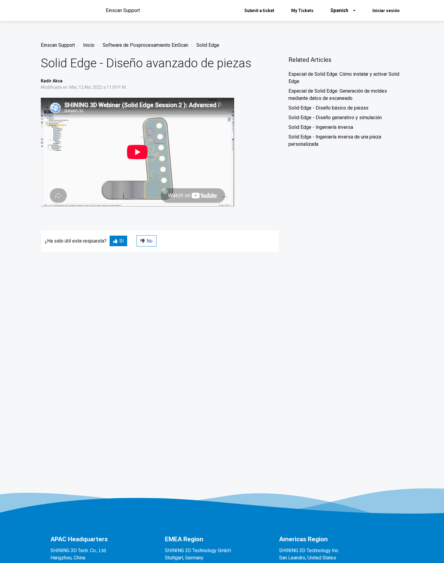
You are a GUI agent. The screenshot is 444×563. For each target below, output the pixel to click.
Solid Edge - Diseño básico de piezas (328, 108)
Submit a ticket (259, 10)
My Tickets (302, 10)
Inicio (89, 45)
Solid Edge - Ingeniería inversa (320, 127)
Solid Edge (207, 45)
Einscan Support (58, 45)
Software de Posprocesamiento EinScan (145, 45)
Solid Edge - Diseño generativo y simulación (335, 117)
